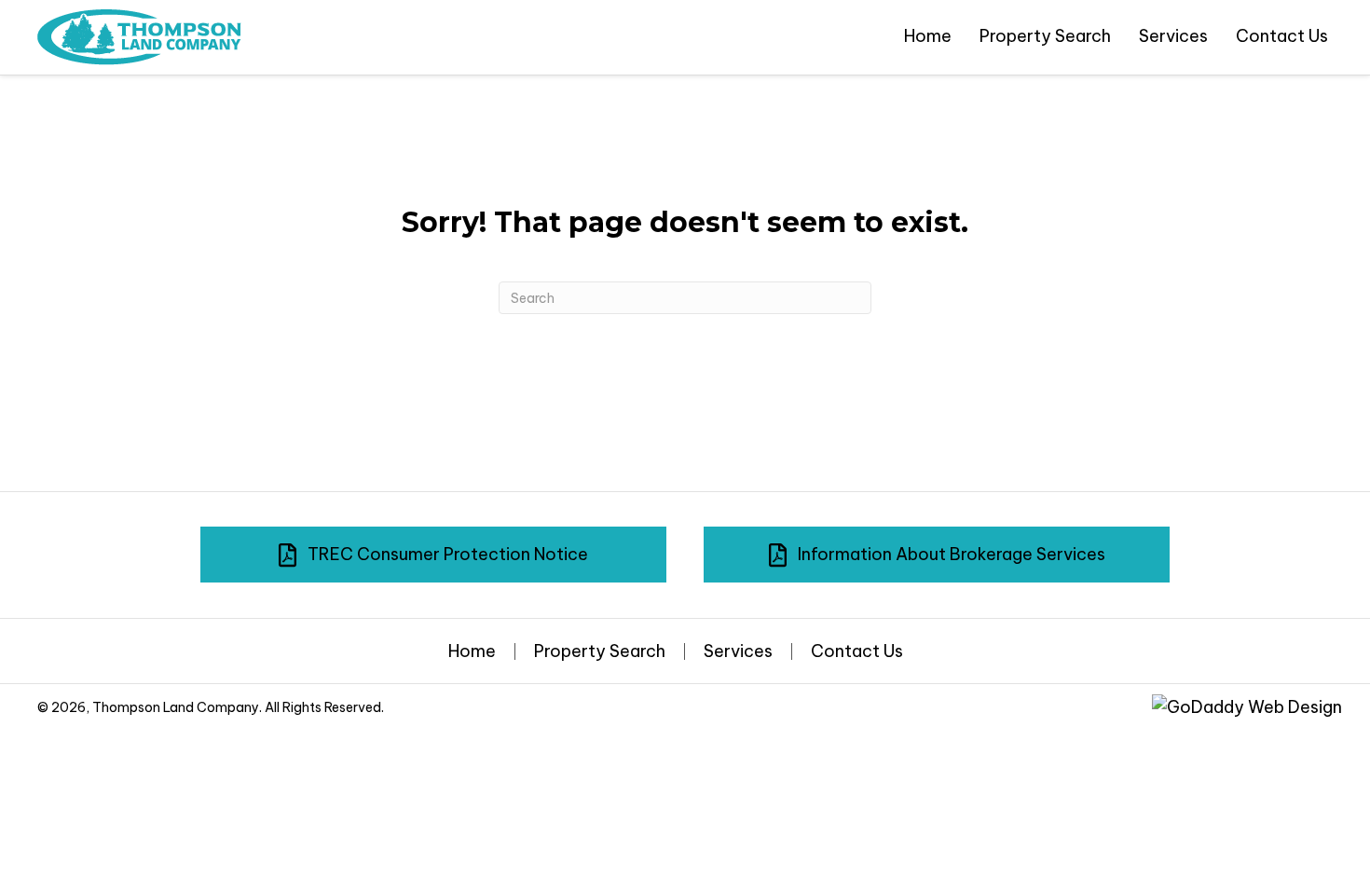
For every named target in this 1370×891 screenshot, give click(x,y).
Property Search (599, 651)
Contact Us (857, 651)
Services (738, 651)
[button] (433, 555)
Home (472, 651)
